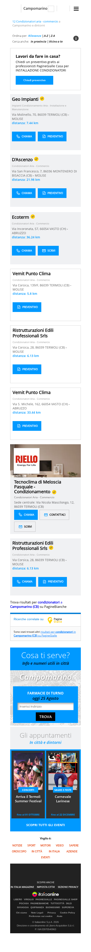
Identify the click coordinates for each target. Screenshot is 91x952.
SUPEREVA (68, 907)
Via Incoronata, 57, (26, 229)
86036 (47, 171)
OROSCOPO (19, 851)
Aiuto (59, 916)
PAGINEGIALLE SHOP (66, 899)
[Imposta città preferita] (15, 8)
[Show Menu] (76, 8)
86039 (42, 114)
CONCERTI (28, 789)
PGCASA (24, 903)
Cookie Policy (67, 912)
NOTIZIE (17, 845)
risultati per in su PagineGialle (45, 633)
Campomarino (35, 8)
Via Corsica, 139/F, (26, 285)
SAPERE (74, 845)
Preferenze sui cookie (41, 916)
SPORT (31, 845)
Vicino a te (56, 41)
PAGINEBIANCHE (39, 903)
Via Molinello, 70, (25, 114)
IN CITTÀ (37, 851)
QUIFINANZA (37, 907)
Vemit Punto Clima (32, 273)
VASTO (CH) (58, 229)
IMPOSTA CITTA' (46, 887)
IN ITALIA (54, 851)
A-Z (46, 36)
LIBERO (18, 899)
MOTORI (45, 845)
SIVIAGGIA (23, 907)
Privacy (51, 912)
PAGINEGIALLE (44, 899)
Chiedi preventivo (34, 80)
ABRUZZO (19, 233)
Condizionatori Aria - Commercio (30, 166)
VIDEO (60, 845)
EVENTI (45, 857)
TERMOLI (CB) (57, 114)
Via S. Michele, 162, (27, 404)
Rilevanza (34, 36)
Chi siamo (21, 912)
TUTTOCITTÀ (57, 903)
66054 (44, 229)
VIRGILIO (29, 899)
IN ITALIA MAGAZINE (22, 887)
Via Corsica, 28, (24, 347)
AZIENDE (72, 851)
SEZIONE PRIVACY (68, 887)
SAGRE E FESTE (62, 789)
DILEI (69, 903)
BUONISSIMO (53, 907)
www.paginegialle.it (58, 620)
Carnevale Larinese (63, 798)
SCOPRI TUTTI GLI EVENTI (45, 825)
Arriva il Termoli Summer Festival (28, 798)
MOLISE (17, 119)
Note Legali (37, 912)
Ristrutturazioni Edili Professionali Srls (33, 333)
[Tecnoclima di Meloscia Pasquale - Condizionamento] (26, 461)
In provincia (38, 41)
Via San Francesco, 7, (27, 171)
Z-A (53, 36)
